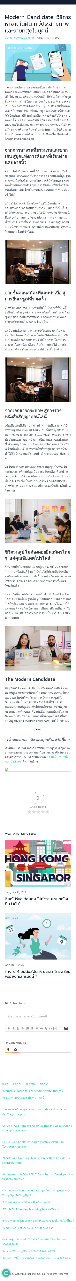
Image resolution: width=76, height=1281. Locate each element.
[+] (55, 1028)
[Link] (46, 1028)
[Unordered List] (32, 1028)
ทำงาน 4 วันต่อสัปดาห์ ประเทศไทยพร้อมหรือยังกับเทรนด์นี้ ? (37, 974)
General (29, 37)
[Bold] (8, 1028)
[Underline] (18, 1028)
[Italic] (13, 1028)
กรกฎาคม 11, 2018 (15, 892)
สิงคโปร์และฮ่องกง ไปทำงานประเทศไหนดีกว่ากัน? (37, 901)
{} (50, 1028)
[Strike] (22, 1028)
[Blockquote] (36, 1028)
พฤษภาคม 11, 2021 (49, 37)
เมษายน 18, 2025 (14, 965)
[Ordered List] (27, 1028)
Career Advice (13, 37)
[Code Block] (41, 1028)
